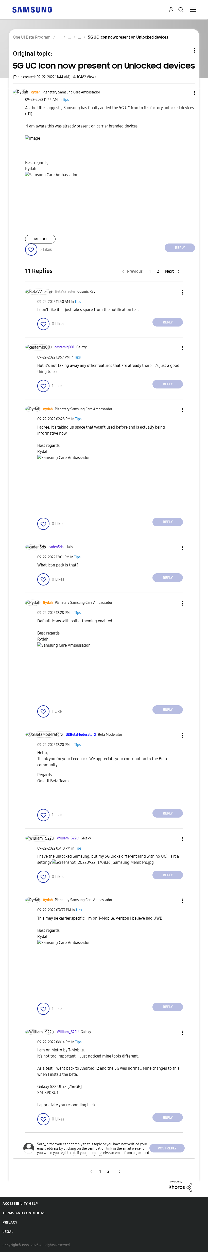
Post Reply (167, 1148)
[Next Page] (118, 1171)
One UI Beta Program (31, 37)
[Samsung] (32, 9)
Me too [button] (40, 239)
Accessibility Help (20, 1203)
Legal (8, 1232)
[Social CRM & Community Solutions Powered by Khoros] (180, 1185)
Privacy (10, 1222)
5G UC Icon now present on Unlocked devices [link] (128, 37)
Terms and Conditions (24, 1213)
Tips (65, 99)
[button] (186, 93)
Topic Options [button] (186, 50)
